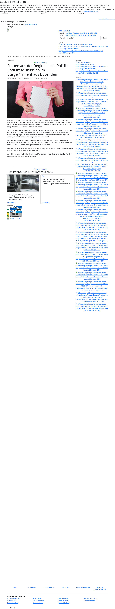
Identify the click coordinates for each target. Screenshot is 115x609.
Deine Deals (66, 57)
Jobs (59, 57)
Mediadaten (29, 24)
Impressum (32, 587)
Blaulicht (31, 57)
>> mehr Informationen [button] (107, 19)
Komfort (81, 14)
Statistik (42, 14)
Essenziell (3, 14)
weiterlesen (11, 203)
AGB (14, 587)
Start (9, 57)
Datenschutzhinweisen (90, 12)
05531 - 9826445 (90, 35)
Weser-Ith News (64, 603)
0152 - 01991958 (91, 33)
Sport (46, 57)
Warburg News (38, 603)
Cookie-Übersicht (83, 587)
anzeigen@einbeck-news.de (75, 35)
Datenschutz (49, 587)
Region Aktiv (17, 57)
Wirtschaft (39, 57)
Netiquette (66, 587)
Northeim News (89, 601)
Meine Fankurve (38, 601)
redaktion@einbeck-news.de (76, 33)
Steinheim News (12, 603)
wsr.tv (35, 24)
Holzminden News (90, 599)
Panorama (53, 57)
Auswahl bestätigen (8, 22)
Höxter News (11, 601)
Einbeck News (63, 599)
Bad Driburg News (13, 599)
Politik (25, 57)
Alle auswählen (22, 22)
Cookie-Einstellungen (100, 588)
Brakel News (37, 599)
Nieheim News (63, 601)
